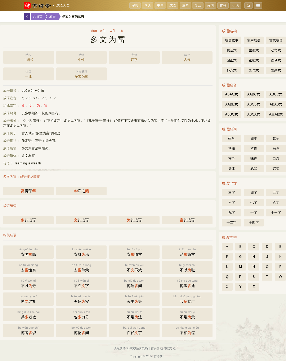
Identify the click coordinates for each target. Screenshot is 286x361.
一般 (28, 74)
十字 (253, 212)
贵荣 (28, 191)
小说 (235, 5)
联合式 (232, 50)
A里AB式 (276, 114)
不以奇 (28, 283)
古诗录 (158, 356)
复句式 (254, 70)
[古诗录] (37, 5)
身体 (231, 168)
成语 (172, 5)
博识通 (187, 283)
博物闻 (81, 330)
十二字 (232, 222)
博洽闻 (134, 283)
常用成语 (253, 40)
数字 (276, 138)
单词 (160, 5)
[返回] (27, 16)
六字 (231, 202)
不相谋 (187, 330)
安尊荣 (81, 267)
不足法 (134, 314)
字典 (135, 5)
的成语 (28, 220)
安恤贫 (134, 252)
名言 (198, 5)
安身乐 (81, 252)
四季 (253, 138)
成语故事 (231, 40)
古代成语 (276, 40)
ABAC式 (231, 94)
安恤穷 (28, 267)
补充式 (232, 70)
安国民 (28, 252)
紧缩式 (254, 60)
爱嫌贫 (187, 252)
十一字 (276, 212)
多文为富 (81, 74)
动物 (231, 148)
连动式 (276, 60)
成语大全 (63, 5)
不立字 (81, 283)
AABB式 (231, 104)
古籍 (223, 5)
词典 (147, 5)
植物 (253, 148)
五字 (276, 192)
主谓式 (28, 57)
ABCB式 (253, 104)
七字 (253, 202)
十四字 (254, 222)
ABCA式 (253, 114)
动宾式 (276, 50)
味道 (253, 158)
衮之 (81, 191)
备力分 (81, 314)
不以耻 (187, 267)
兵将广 (187, 299)
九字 (231, 212)
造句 (185, 5)
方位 (231, 158)
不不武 (134, 267)
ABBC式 (231, 114)
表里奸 (134, 299)
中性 (81, 57)
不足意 (187, 314)
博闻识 (28, 330)
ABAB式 (276, 104)
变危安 (81, 299)
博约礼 (28, 299)
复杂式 (276, 70)
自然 (276, 158)
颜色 (276, 148)
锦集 (276, 168)
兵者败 (28, 314)
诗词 (210, 5)
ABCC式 (275, 94)
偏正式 (232, 60)
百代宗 (134, 330)
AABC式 (253, 94)
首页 (39, 16)
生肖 (231, 138)
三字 (231, 192)
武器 (253, 168)
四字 (134, 57)
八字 (276, 202)
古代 (187, 57)
